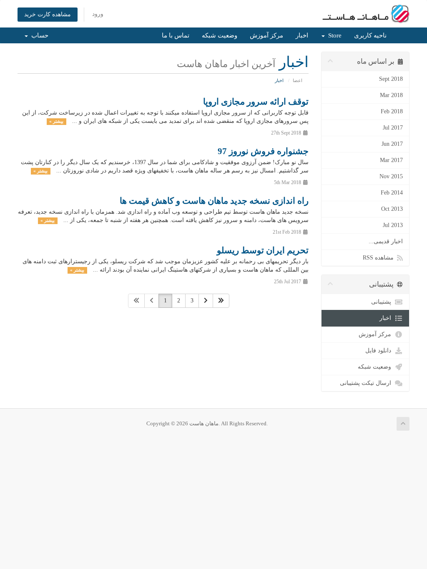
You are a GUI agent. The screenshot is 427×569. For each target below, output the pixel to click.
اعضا (297, 80)
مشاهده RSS (380, 258)
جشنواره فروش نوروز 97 (263, 151)
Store (333, 35)
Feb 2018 (392, 111)
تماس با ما (175, 35)
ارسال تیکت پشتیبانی (367, 383)
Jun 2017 (392, 144)
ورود (97, 14)
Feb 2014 (392, 193)
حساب (38, 35)
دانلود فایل (379, 350)
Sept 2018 (391, 79)
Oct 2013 (392, 209)
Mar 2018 (391, 95)
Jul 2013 (393, 225)
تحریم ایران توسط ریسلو (263, 250)
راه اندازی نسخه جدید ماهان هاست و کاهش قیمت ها (214, 201)
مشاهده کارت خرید (47, 14)
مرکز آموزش (266, 35)
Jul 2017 (393, 128)
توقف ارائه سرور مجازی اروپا (256, 102)
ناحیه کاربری (370, 35)
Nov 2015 (391, 176)
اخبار (302, 35)
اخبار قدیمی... (386, 241)
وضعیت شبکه (219, 35)
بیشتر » (56, 121)
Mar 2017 (391, 160)
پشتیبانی (382, 302)
